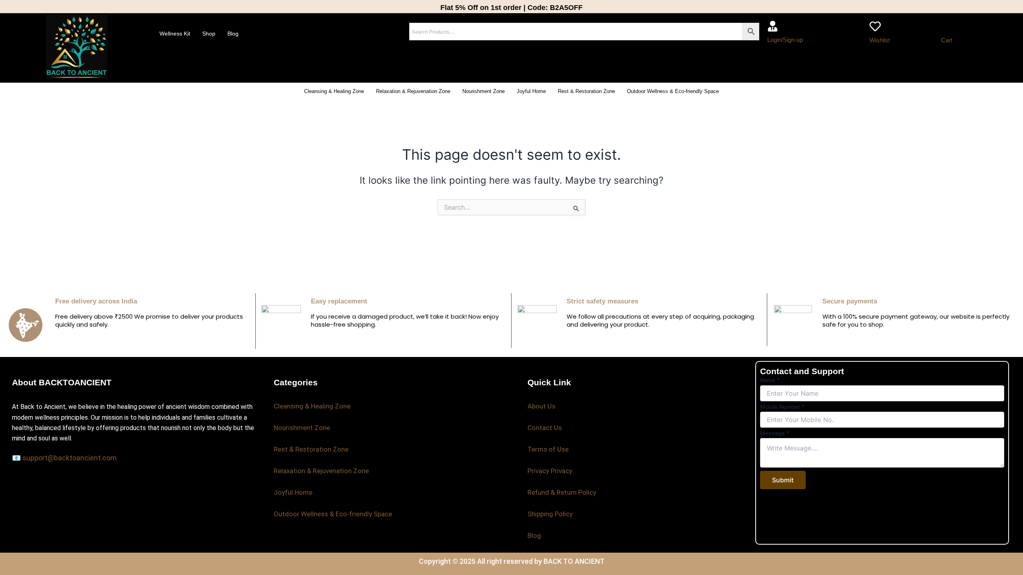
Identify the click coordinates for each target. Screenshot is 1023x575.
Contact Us (544, 428)
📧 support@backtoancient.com (64, 458)
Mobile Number (782, 406)
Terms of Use (548, 449)
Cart (946, 40)
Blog (233, 33)
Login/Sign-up (785, 39)
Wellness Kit (174, 33)
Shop (208, 33)
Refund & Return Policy (561, 492)
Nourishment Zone (483, 91)
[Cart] (946, 26)
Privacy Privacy (549, 471)
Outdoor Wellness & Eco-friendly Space (673, 91)
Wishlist (880, 40)
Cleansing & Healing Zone (334, 91)
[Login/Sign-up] (772, 26)
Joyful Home (531, 91)
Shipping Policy (550, 514)
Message (774, 433)
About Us (541, 406)
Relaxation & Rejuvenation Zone (413, 91)
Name (770, 380)
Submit (783, 480)
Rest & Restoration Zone (586, 91)
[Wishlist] (875, 26)
